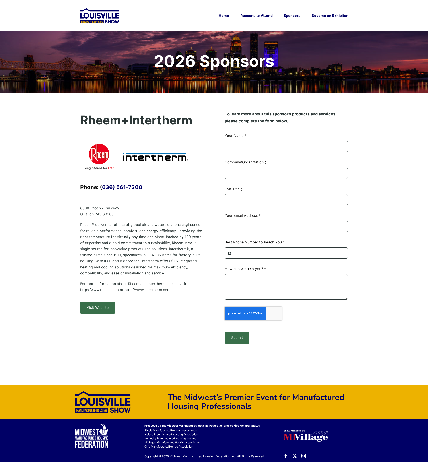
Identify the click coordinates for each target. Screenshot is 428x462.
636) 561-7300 (122, 187)
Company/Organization (246, 162)
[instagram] (303, 456)
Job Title (234, 189)
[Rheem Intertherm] (136, 139)
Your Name (235, 135)
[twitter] (294, 456)
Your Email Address (243, 215)
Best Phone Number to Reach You (255, 242)
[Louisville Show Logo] (99, 10)
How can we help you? (245, 268)
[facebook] (286, 456)
